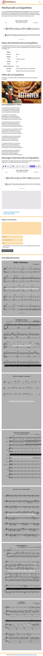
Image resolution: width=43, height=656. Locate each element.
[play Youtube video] (21, 92)
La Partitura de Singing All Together (11, 212)
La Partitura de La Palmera (9, 213)
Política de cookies (33, 654)
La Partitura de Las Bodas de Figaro (21, 571)
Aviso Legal (17, 654)
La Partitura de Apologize (21, 625)
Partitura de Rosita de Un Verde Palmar (21, 514)
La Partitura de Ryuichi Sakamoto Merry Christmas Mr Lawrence (21, 345)
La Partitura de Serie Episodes (21, 458)
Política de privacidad (24, 654)
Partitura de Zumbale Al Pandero (21, 401)
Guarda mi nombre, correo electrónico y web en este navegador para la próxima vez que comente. (21, 246)
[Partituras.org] (9, 2)
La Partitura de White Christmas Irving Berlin (21, 288)
